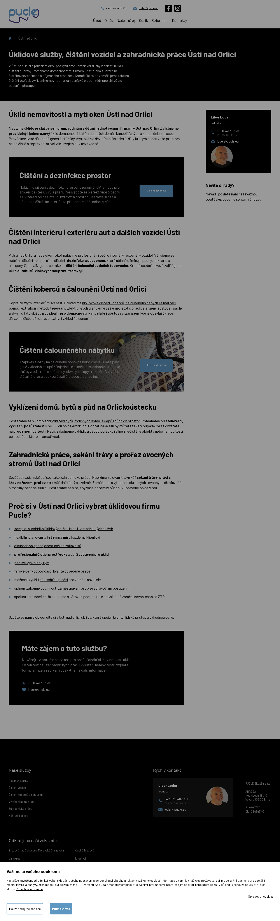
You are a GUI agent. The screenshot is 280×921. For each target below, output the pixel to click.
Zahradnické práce (20, 808)
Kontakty (179, 20)
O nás (109, 20)
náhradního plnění (54, 579)
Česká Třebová (84, 850)
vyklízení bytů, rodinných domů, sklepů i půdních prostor (95, 421)
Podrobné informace (29, 889)
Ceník (143, 20)
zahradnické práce (75, 477)
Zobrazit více (156, 191)
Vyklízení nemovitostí (22, 801)
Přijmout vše (61, 909)
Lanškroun (15, 858)
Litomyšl (80, 858)
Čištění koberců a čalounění (26, 794)
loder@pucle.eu (148, 8)
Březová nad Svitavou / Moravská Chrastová (36, 850)
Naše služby (126, 20)
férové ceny (23, 571)
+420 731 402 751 (116, 8)
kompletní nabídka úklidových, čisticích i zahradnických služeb (63, 528)
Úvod (97, 20)
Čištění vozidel (17, 787)
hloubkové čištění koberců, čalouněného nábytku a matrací (129, 303)
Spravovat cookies (260, 896)
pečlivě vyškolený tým (31, 563)
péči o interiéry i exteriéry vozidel (126, 255)
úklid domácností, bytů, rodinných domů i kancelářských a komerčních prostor (113, 133)
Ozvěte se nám (20, 617)
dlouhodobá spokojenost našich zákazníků (47, 545)
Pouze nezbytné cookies (25, 909)
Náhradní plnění (18, 815)
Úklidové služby (18, 781)
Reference (159, 20)
